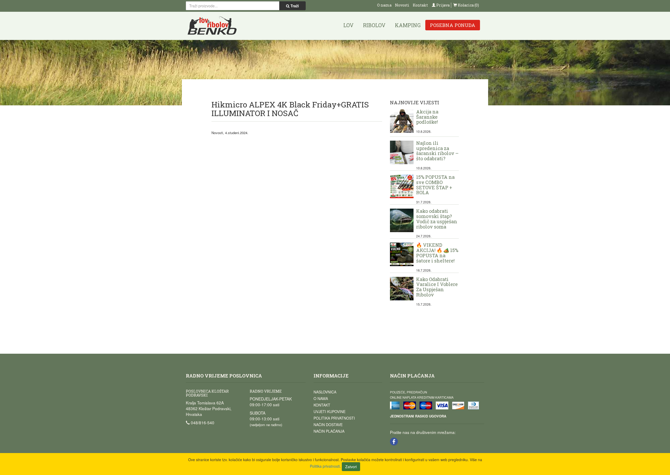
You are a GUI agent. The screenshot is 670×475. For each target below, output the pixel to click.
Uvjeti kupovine (329, 411)
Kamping (408, 25)
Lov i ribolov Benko (212, 25)
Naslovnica (325, 391)
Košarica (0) (468, 5)
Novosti (402, 5)
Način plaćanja (329, 431)
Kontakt (420, 5)
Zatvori (351, 466)
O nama (384, 5)
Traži (294, 5)
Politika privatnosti (334, 418)
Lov (348, 25)
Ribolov (374, 25)
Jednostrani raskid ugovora (418, 416)
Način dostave (328, 424)
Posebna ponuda (452, 25)
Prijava (443, 5)
